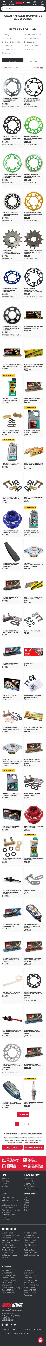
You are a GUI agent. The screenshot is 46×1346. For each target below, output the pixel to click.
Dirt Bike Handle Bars (32, 1255)
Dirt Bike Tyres (29, 1250)
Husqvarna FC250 (31, 1278)
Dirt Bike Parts (7, 1207)
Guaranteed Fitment (31, 1188)
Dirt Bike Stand (30, 1240)
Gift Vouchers (7, 1217)
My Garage (6, 1186)
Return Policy (29, 1186)
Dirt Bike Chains (8, 1250)
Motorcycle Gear (8, 1215)
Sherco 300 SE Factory (32, 1285)
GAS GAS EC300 (30, 1273)
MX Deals (5, 1220)
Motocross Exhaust (31, 1238)
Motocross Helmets (9, 1205)
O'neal (26, 1205)
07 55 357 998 (8, 1320)
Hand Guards (29, 1242)
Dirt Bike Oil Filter (31, 1252)
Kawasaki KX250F (30, 1280)
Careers (5, 1183)
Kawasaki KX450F (8, 1282)
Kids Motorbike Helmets (11, 1210)
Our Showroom (7, 1181)
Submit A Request (35, 1147)
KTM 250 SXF (29, 1282)
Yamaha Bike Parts (9, 1242)
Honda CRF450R (8, 1278)
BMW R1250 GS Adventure (30, 1293)
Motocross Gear (8, 1197)
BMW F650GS (7, 1273)
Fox (25, 1197)
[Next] (29, 1124)
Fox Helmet (6, 1238)
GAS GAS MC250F (9, 1275)
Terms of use (6, 1333)
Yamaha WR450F (8, 1292)
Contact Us (28, 1179)
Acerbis (27, 1207)
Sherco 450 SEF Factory (11, 1287)
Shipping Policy (29, 1183)
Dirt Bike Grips (7, 1233)
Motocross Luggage (9, 1255)
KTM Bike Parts (30, 1245)
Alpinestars (28, 1202)
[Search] (3, 8)
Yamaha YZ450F (30, 1290)
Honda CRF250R (30, 1275)
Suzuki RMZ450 (8, 1290)
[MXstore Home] (12, 1305)
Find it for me (29, 1143)
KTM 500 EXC (7, 1285)
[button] (41, 1340)
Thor (25, 1210)
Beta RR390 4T (29, 1270)
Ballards (27, 1200)
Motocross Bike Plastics (11, 1240)
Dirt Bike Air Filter (8, 1245)
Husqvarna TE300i (9, 1280)
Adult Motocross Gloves (11, 1235)
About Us (5, 1179)
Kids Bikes (6, 1212)
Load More (23, 1114)
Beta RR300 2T (7, 1270)
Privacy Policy (17, 1333)
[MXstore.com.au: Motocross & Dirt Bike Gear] (23, 3)
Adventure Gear (30, 1235)
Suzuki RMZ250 (30, 1287)
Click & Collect (29, 1181)
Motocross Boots (30, 1233)
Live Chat (13, 1147)
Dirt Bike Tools (7, 1252)
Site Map (27, 1333)
